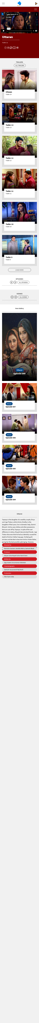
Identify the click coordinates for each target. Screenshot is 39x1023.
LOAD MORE (19, 270)
